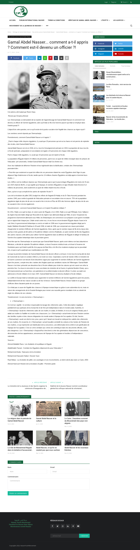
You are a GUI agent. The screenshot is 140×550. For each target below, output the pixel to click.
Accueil (12, 20)
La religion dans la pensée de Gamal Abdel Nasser (19, 419)
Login (106, 2)
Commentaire (13, 477)
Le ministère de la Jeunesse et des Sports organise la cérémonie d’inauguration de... (27, 387)
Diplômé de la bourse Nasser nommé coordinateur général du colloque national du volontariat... (68, 387)
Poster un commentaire (18, 493)
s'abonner (84, 536)
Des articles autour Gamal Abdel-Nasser (43, 32)
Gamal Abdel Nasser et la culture (46, 419)
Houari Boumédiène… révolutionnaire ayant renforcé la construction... (118, 74)
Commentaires (15, 462)
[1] (131, 2)
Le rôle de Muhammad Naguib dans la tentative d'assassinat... (20, 449)
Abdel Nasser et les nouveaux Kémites (76, 449)
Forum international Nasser (31, 20)
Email (52, 467)
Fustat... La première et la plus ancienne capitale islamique (117, 107)
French (124, 2)
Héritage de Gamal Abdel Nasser (22, 32)
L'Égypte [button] (105, 20)
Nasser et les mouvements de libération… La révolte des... (117, 118)
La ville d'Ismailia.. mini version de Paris (118, 86)
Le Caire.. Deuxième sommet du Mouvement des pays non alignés (76, 420)
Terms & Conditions (56, 20)
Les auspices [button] (118, 20)
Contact (11, 2)
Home (9, 32)
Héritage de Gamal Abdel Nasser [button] (82, 20)
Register (113, 2)
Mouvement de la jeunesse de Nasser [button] (25, 26)
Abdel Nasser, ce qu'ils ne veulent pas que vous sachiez (48, 449)
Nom (9, 467)
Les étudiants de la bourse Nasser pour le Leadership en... (118, 96)
